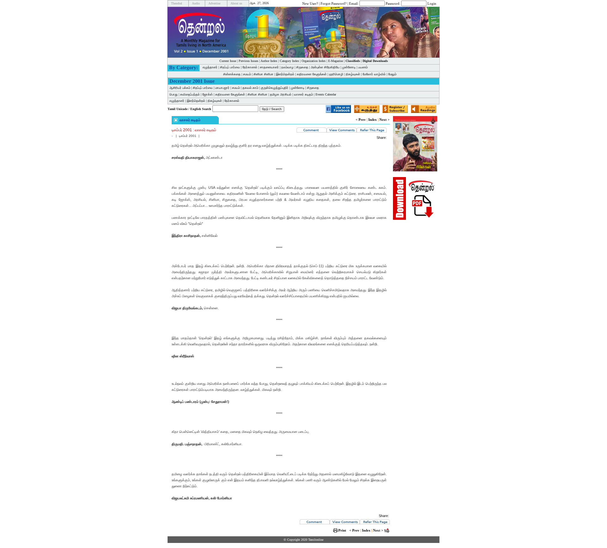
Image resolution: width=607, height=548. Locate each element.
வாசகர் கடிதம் (303, 94)
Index (372, 119)
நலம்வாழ (287, 67)
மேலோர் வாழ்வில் (374, 74)
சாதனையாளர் (269, 67)
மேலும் (392, 74)
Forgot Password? (333, 3)
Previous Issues (248, 61)
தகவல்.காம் (250, 87)
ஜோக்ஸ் (207, 94)
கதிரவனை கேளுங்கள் (312, 74)
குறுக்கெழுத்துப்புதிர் (274, 87)
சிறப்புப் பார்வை (230, 67)
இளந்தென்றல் (285, 74)
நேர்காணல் (249, 67)
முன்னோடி (349, 67)
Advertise (214, 3)
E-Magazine (335, 61)
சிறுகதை (302, 67)
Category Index (289, 61)
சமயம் (247, 74)
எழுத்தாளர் (210, 67)
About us (236, 3)
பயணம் (363, 67)
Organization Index (314, 61)
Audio (196, 3)
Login (431, 3)
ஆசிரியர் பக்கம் (179, 87)
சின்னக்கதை (232, 74)
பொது (173, 94)
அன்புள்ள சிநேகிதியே (325, 67)
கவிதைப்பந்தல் (190, 94)
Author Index (269, 61)
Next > (384, 119)
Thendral (176, 3)
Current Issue (227, 61)
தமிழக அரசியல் (280, 94)
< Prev (361, 119)
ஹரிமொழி (336, 74)
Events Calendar (326, 94)
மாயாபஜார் (222, 87)
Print (342, 530)
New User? (310, 3)
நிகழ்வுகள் (353, 74)
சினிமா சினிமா (263, 74)
